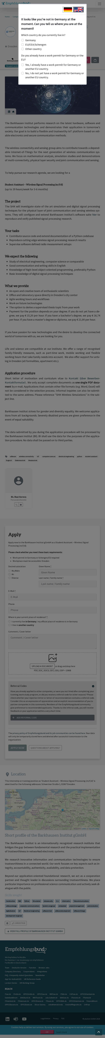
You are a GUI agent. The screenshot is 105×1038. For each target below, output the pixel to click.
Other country (33, 49)
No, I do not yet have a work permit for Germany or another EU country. (54, 75)
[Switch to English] (78, 9)
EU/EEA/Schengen (35, 44)
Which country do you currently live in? (43, 35)
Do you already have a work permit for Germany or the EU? (52, 57)
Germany (30, 40)
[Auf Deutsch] (67, 9)
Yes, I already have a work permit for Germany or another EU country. (53, 66)
